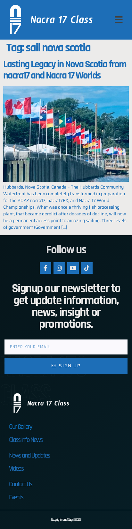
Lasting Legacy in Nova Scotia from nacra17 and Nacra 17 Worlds (64, 70)
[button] (118, 19)
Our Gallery (20, 426)
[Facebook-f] (45, 268)
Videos (16, 468)
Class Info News (25, 440)
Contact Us (20, 484)
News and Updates (29, 455)
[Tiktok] (87, 268)
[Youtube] (73, 268)
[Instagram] (59, 268)
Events (16, 497)
